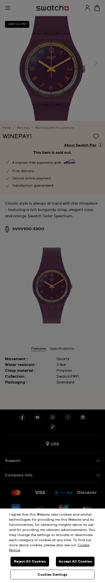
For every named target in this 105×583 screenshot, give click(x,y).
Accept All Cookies (75, 561)
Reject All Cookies (30, 561)
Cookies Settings (52, 574)
